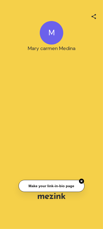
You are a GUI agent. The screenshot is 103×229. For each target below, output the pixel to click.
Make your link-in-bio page (51, 186)
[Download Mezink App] (52, 196)
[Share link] (94, 15)
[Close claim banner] (81, 181)
